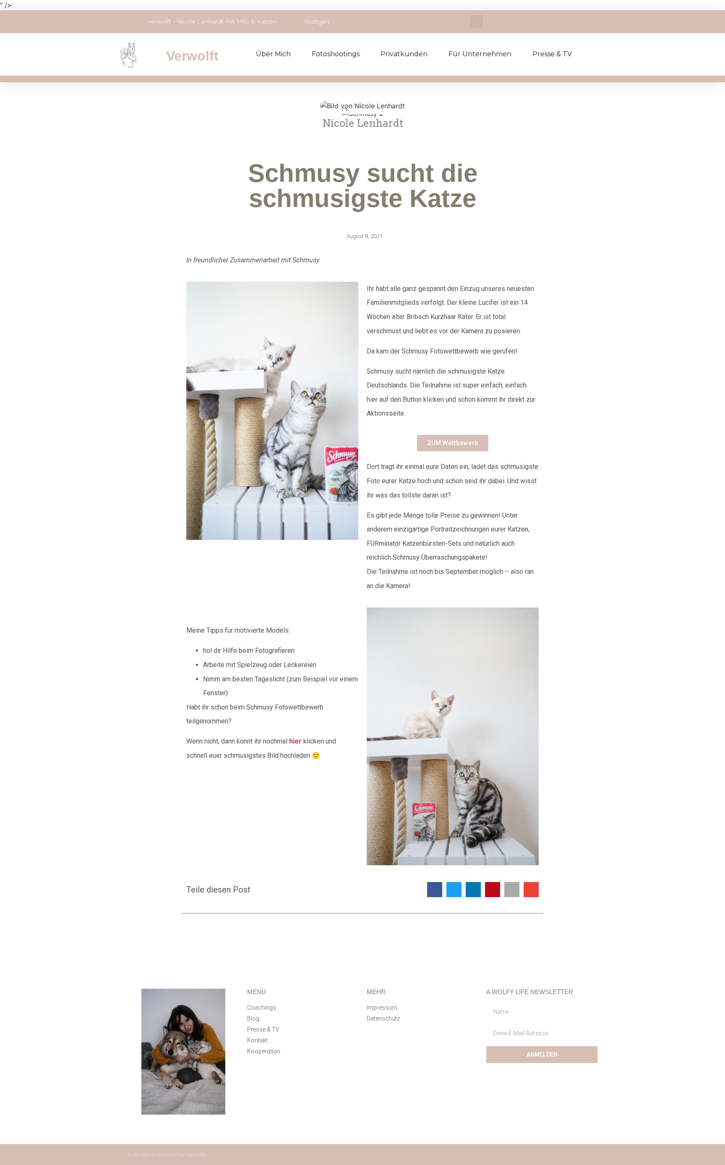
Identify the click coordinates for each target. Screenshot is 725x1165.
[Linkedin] (578, 1155)
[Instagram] (512, 1155)
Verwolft (192, 55)
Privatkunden (404, 54)
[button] (476, 21)
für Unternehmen (480, 54)
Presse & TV (552, 54)
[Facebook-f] (529, 1155)
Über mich (273, 54)
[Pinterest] (594, 1155)
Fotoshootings (336, 54)
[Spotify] (545, 1155)
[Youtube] (561, 1155)
